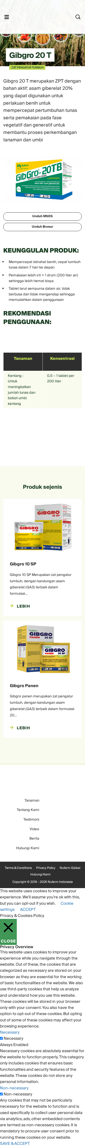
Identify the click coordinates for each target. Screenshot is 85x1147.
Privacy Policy (45, 868)
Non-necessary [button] (14, 1088)
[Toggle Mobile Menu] (6, 17)
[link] (36, 16)
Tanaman (31, 800)
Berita (34, 838)
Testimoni (31, 819)
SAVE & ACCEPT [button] (15, 1143)
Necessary (13, 1039)
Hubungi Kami (27, 848)
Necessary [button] (10, 1032)
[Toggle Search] (78, 17)
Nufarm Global (70, 868)
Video (34, 829)
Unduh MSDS (42, 216)
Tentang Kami (28, 810)
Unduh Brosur (42, 226)
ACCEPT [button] (28, 909)
